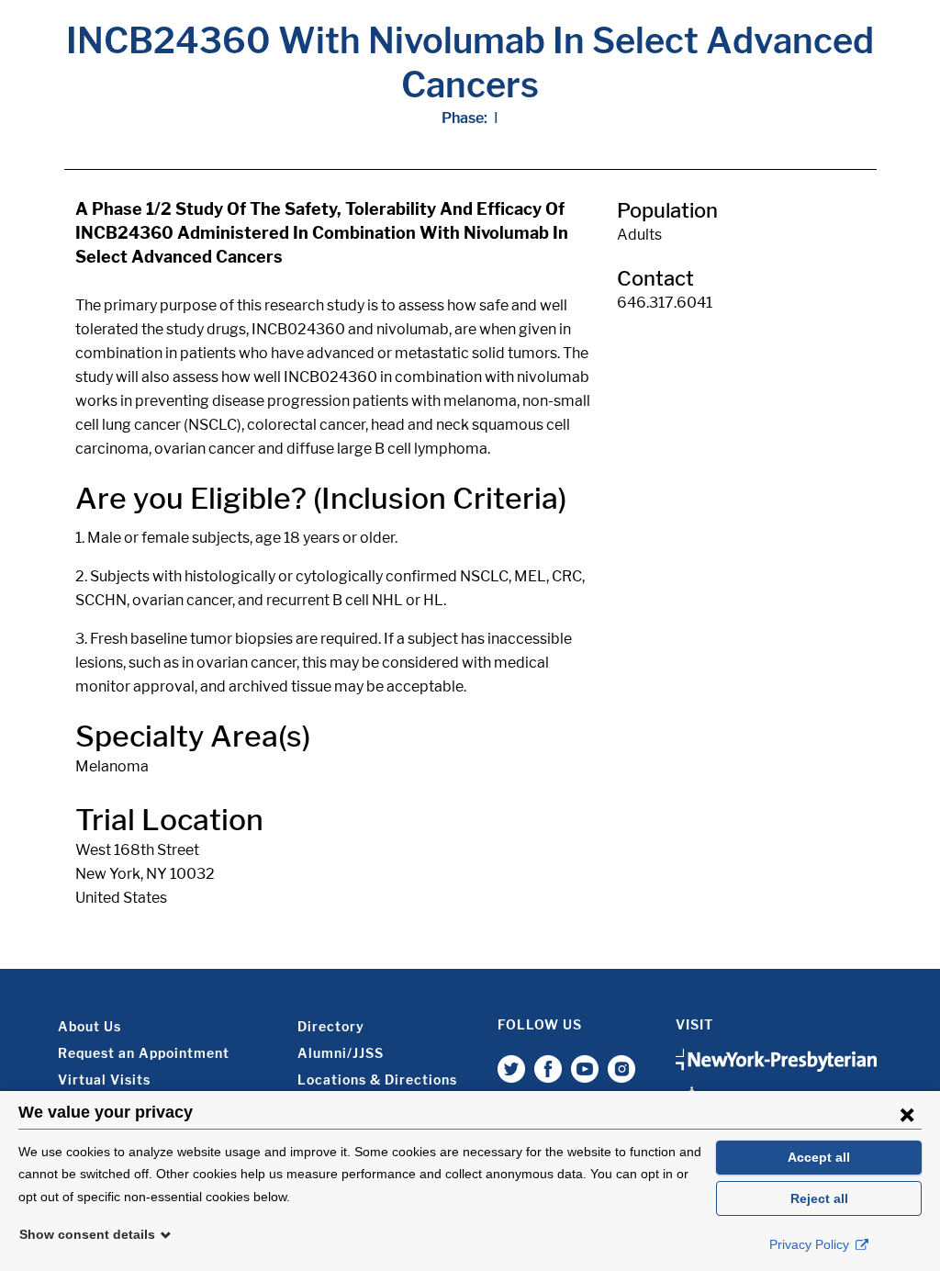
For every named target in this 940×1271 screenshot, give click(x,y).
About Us (89, 1026)
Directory (330, 1026)
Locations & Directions (377, 1079)
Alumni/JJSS (340, 1053)
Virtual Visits (104, 1079)
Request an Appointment (143, 1053)
